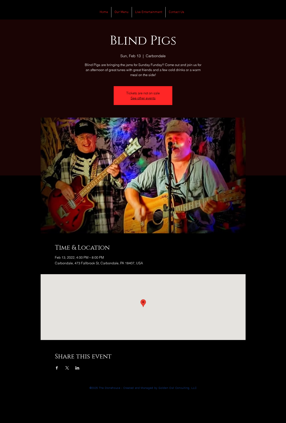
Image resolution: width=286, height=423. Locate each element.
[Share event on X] (67, 368)
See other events (143, 98)
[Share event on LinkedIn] (77, 368)
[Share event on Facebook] (57, 368)
